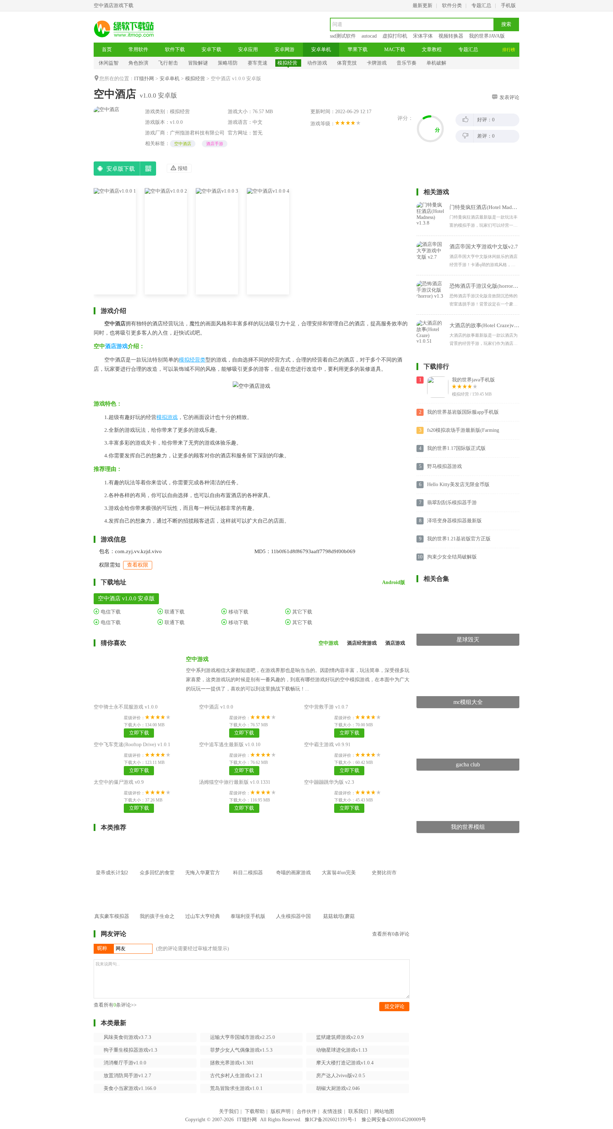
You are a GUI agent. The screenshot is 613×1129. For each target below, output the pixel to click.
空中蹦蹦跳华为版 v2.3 (329, 782)
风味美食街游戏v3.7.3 (127, 1037)
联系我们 (358, 1111)
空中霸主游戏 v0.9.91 (327, 744)
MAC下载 (394, 49)
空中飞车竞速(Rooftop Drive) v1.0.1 (132, 744)
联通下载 (173, 612)
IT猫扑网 (144, 78)
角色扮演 (138, 63)
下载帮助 (255, 1111)
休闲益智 (108, 63)
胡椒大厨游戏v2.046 (338, 1088)
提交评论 (394, 1006)
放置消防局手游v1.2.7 (127, 1075)
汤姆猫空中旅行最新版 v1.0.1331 (234, 782)
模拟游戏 (167, 417)
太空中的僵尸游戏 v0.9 (119, 782)
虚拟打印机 (394, 36)
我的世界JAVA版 (487, 36)
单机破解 (436, 63)
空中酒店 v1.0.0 (216, 707)
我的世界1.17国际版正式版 (456, 448)
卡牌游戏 (377, 63)
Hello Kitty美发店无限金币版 (458, 484)
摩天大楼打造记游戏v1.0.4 (345, 1062)
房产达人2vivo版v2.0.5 (340, 1075)
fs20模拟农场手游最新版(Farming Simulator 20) (463, 431)
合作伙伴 (306, 1111)
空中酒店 (182, 143)
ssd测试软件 (343, 36)
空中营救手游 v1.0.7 (326, 707)
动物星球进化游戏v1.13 (341, 1050)
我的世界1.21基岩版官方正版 (459, 538)
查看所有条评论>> (115, 1005)
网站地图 (384, 1111)
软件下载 (175, 49)
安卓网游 (284, 49)
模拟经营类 (192, 360)
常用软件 (138, 49)
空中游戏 (197, 659)
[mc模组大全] (467, 655)
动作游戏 (317, 63)
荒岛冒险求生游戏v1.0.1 (236, 1088)
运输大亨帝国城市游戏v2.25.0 (242, 1037)
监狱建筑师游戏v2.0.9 (340, 1037)
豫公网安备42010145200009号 (393, 1119)
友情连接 (332, 1111)
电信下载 (110, 612)
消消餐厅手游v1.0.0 (125, 1062)
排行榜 (508, 49)
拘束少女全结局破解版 (452, 557)
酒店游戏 (116, 346)
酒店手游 (214, 143)
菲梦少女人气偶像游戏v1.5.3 (241, 1050)
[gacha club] (467, 718)
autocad (369, 36)
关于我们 (229, 1111)
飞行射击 (168, 63)
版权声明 (281, 1111)
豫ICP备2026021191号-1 (331, 1119)
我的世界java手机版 (473, 379)
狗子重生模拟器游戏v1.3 (130, 1050)
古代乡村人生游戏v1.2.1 (236, 1075)
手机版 (508, 5)
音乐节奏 (406, 63)
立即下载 (139, 733)
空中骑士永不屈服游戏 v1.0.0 (126, 707)
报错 (182, 168)
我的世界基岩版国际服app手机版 (463, 412)
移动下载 (237, 612)
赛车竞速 (257, 63)
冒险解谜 (198, 63)
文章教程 (432, 49)
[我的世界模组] (467, 780)
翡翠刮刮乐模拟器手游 (452, 502)
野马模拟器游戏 (444, 466)
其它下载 (301, 612)
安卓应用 (248, 49)
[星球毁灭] (467, 593)
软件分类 (452, 5)
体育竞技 (347, 63)
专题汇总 (481, 5)
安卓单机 (321, 49)
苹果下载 (358, 49)
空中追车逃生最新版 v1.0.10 (229, 744)
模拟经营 (287, 63)
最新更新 (422, 5)
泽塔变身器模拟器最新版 (454, 520)
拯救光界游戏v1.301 (232, 1062)
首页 (107, 49)
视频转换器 (450, 36)
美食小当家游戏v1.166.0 (130, 1088)
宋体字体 (423, 36)
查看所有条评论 (390, 934)
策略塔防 (228, 63)
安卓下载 (211, 49)
